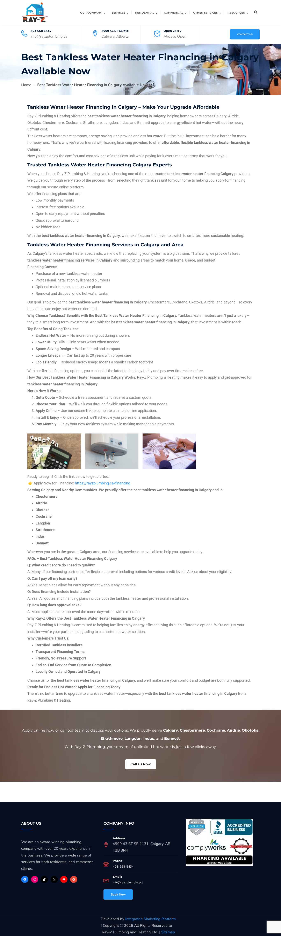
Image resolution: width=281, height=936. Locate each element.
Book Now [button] (118, 894)
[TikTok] (44, 879)
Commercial (173, 12)
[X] (54, 879)
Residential (144, 12)
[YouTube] (63, 879)
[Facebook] (24, 879)
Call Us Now (140, 764)
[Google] (73, 879)
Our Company (91, 12)
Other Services (205, 12)
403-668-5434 (40, 31)
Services (118, 12)
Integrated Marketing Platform (150, 918)
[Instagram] (34, 879)
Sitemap (168, 932)
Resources (236, 12)
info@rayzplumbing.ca (128, 882)
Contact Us (245, 34)
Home (26, 84)
